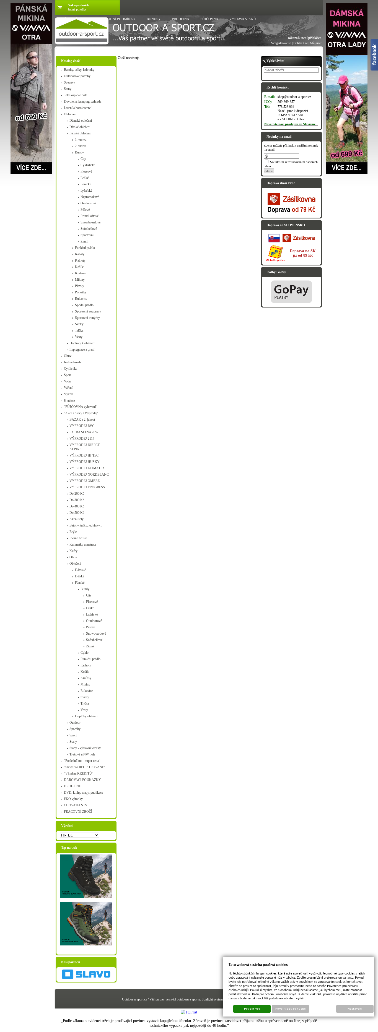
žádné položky (77, 9)
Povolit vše (252, 1008)
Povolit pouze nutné (290, 1008)
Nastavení (355, 1008)
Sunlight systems (213, 999)
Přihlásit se (300, 43)
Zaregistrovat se (280, 43)
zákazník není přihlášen (305, 38)
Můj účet (316, 43)
